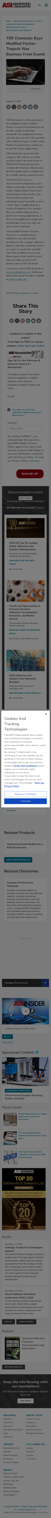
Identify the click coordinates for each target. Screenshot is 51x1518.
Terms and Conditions (25, 765)
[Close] (46, 714)
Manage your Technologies (25, 794)
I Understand (25, 801)
